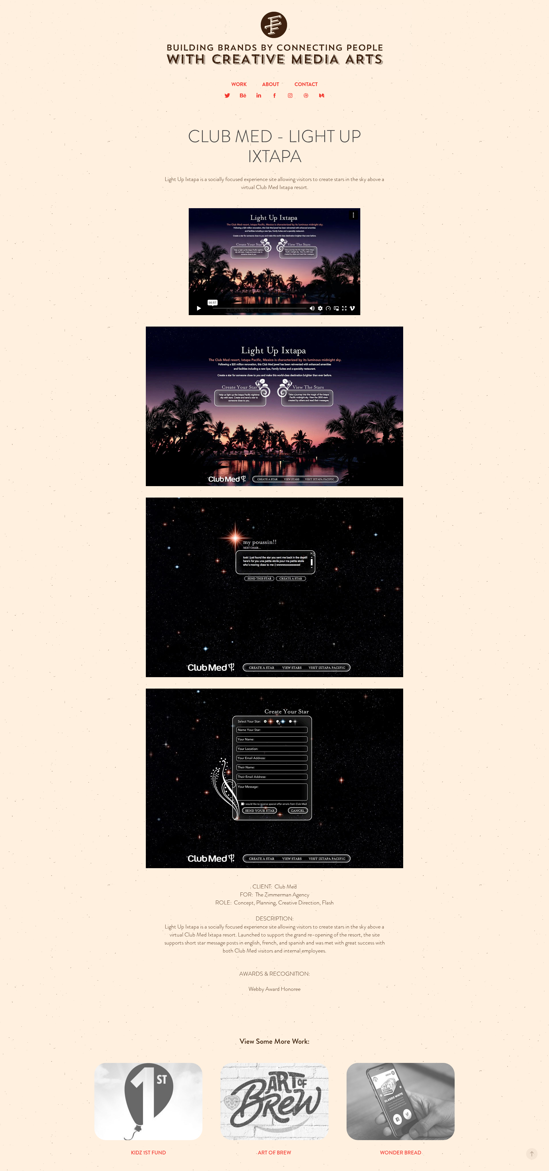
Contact (306, 84)
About (270, 84)
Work (239, 84)
